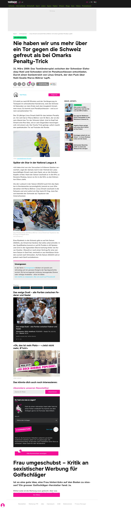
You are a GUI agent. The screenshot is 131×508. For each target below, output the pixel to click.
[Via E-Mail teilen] (23, 84)
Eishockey (25, 288)
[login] (3, 505)
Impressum (50, 504)
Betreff (17, 416)
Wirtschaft (30, 6)
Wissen (61, 6)
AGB (58, 504)
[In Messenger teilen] (19, 84)
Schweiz (11, 6)
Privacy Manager (80, 504)
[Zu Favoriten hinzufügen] (33, 84)
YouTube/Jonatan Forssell (24, 158)
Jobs (42, 504)
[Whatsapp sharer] (20, 339)
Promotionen (86, 6)
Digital (55, 6)
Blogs (68, 6)
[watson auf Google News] (53, 84)
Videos (78, 6)
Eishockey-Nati (50, 288)
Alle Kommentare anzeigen (37, 453)
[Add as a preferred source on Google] (42, 84)
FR (91, 2)
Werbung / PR (33, 504)
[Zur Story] (52, 478)
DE (87, 2)
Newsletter (22, 504)
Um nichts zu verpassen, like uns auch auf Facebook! (35, 277)
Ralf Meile (23, 95)
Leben (43, 6)
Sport (38, 6)
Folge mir (54, 95)
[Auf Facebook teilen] (15, 84)
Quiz (72, 6)
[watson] (12, 2)
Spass (49, 6)
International (20, 6)
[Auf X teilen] (18, 339)
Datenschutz (67, 504)
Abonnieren (52, 392)
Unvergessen (23, 33)
